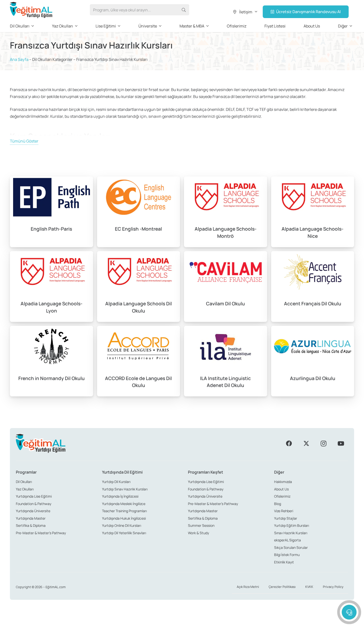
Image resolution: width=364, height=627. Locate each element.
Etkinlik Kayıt (284, 562)
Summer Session (201, 525)
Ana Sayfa (19, 59)
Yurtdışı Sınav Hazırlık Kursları (125, 489)
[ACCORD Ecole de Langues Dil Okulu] (138, 361)
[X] (306, 443)
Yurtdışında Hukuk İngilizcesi (124, 518)
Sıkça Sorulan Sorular (291, 547)
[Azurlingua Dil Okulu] (312, 361)
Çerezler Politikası (282, 586)
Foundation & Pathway (33, 503)
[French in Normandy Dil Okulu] (51, 361)
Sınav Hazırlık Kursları (290, 533)
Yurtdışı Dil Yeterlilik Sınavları (124, 533)
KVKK (309, 586)
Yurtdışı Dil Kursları (116, 481)
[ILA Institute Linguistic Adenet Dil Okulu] (225, 361)
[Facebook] (289, 443)
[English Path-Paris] (51, 211)
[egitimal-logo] (31, 10)
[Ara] (183, 10)
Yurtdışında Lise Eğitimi (34, 496)
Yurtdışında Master (31, 518)
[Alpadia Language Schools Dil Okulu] (138, 286)
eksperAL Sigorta (287, 540)
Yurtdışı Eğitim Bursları (291, 525)
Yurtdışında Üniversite (33, 510)
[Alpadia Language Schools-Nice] (312, 211)
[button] (245, 12)
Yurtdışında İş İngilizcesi (120, 496)
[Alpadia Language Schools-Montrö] (225, 211)
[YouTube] (340, 443)
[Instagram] (323, 443)
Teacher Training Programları (124, 510)
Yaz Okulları (25, 489)
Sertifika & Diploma (31, 525)
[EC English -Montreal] (138, 211)
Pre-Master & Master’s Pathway (41, 533)
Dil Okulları (24, 481)
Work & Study (198, 533)
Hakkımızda (283, 481)
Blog (277, 503)
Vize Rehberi (283, 510)
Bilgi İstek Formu (287, 554)
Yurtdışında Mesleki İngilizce (123, 503)
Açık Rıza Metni (248, 586)
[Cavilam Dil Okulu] (225, 286)
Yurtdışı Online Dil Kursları (121, 525)
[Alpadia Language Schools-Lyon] (51, 286)
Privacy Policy (333, 586)
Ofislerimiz (282, 496)
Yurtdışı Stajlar (285, 518)
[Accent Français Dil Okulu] (312, 286)
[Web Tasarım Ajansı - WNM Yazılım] (182, 621)
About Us (281, 489)
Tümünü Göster (24, 141)
